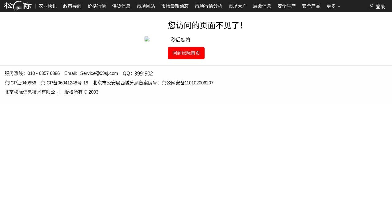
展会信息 (262, 6)
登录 (380, 6)
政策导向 (72, 6)
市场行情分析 (208, 6)
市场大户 (237, 6)
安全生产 (286, 6)
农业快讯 (48, 6)
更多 (331, 6)
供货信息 (121, 6)
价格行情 (97, 6)
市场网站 (146, 6)
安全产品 (311, 6)
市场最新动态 (175, 6)
